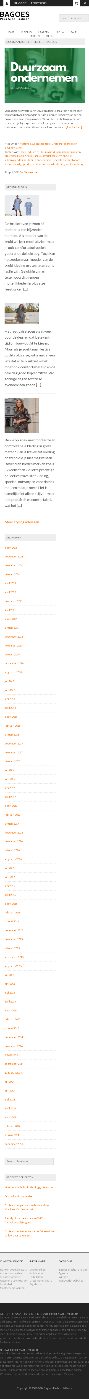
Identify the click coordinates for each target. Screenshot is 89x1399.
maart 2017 (11, 805)
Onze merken (37, 1269)
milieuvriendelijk (62, 155)
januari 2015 (12, 1028)
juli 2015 (9, 974)
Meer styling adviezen (22, 522)
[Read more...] (74, 127)
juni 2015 (10, 983)
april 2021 (10, 609)
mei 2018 (10, 698)
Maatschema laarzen (12, 1287)
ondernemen (44, 159)
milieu (30, 155)
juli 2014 (9, 1081)
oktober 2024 (12, 574)
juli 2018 (9, 681)
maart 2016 (11, 903)
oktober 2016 (12, 850)
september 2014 (14, 1063)
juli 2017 (9, 770)
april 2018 (10, 707)
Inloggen (21, 3)
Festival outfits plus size (19, 1196)
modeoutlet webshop (71, 1280)
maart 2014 (11, 1117)
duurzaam (46, 151)
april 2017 (10, 796)
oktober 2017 (12, 761)
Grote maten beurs (40, 1280)
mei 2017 (10, 787)
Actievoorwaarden (11, 1273)
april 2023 (10, 583)
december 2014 (14, 1037)
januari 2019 (12, 627)
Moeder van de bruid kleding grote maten (29, 1187)
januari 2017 (12, 823)
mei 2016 (10, 885)
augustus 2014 (13, 1072)
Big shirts (35, 1284)
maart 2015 (11, 1010)
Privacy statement (10, 1276)
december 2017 (14, 743)
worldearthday (74, 164)
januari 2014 (12, 1134)
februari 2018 (12, 725)
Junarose (83, 1361)
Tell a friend (36, 1276)
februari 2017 (12, 814)
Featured (25, 143)
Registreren (39, 3)
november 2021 (14, 601)
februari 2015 (12, 1019)
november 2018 (14, 645)
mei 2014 (10, 1099)
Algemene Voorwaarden (14, 1280)
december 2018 (14, 636)
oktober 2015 (12, 948)
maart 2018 (11, 716)
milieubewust (43, 155)
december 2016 (14, 832)
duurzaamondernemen (67, 151)
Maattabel (6, 1284)
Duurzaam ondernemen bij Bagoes (31, 41)
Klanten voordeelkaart (13, 1269)
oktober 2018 (12, 654)
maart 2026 (11, 547)
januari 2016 (12, 921)
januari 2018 (12, 734)
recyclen (58, 159)
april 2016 (10, 894)
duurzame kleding (15, 155)
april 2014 (10, 1108)
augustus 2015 (13, 965)
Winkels (63, 1276)
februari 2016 (12, 912)
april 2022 (10, 592)
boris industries (30, 151)
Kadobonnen (36, 1273)
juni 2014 (10, 1090)
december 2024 (14, 556)
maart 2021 (11, 618)
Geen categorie (41, 143)
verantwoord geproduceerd (21, 164)
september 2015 (14, 957)
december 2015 (14, 930)
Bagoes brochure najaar (73, 1269)
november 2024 (14, 565)
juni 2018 (10, 690)
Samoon (55, 1373)
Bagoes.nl (44, 18)
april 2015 (10, 1001)
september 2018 (14, 663)
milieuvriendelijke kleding (20, 159)
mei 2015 (10, 992)
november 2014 (14, 1046)
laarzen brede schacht (39, 1338)
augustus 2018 (13, 672)
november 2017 (14, 752)
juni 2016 (10, 876)
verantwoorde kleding (52, 164)
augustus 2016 (13, 859)
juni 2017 (10, 778)
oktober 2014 (12, 1054)
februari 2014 (12, 1126)
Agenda (63, 1273)
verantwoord (72, 159)
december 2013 (14, 1143)
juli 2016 (9, 868)
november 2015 (14, 939)
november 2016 (14, 841)
